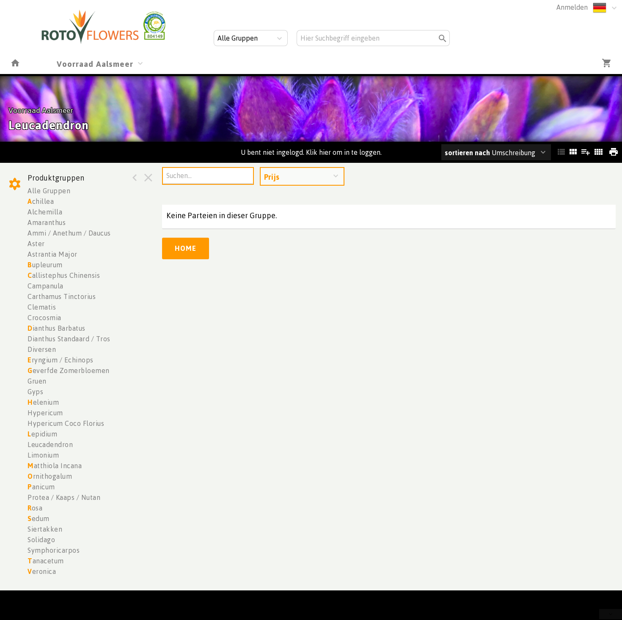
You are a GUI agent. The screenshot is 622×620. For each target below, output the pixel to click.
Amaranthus (47, 222)
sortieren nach (468, 152)
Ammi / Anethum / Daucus (69, 233)
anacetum (46, 561)
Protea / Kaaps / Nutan (64, 497)
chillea (41, 201)
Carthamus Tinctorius (62, 296)
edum (39, 518)
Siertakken (45, 529)
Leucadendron (50, 444)
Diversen (42, 349)
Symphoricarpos (54, 550)
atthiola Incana (55, 465)
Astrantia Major (52, 254)
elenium (43, 402)
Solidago (41, 539)
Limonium (43, 455)
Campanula (45, 286)
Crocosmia (44, 317)
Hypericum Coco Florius (66, 423)
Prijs (271, 176)
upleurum (45, 265)
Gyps (35, 391)
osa (35, 508)
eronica (42, 571)
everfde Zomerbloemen (69, 370)
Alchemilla (45, 212)
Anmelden (572, 7)
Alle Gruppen (49, 191)
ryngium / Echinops (61, 360)
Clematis (42, 307)
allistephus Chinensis (64, 275)
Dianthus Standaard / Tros (69, 339)
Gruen (37, 381)
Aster (36, 243)
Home (185, 248)
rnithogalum (50, 476)
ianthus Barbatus (56, 328)
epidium (42, 434)
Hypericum (45, 413)
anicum (41, 487)
